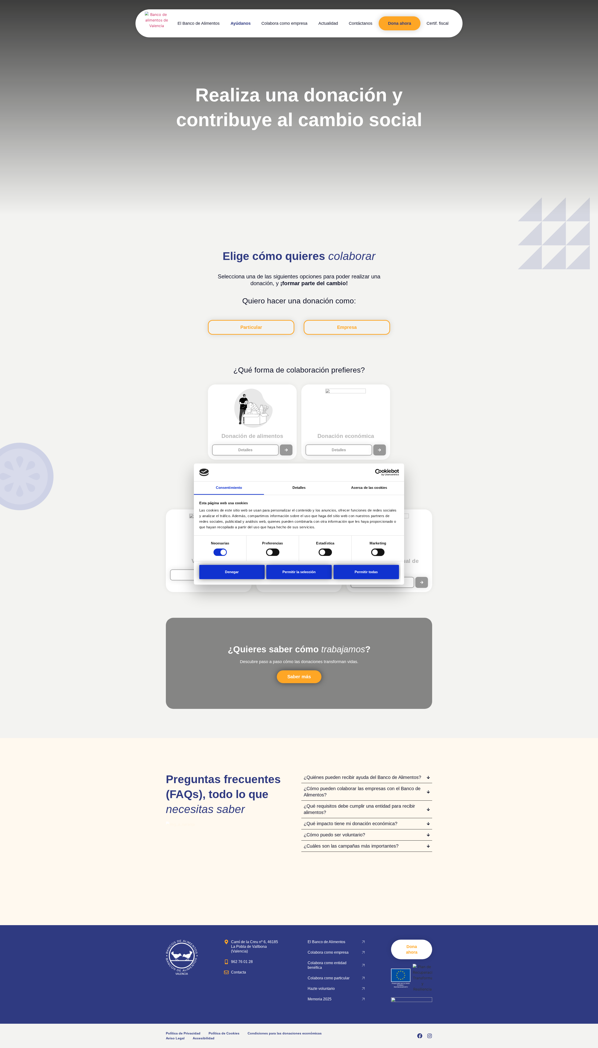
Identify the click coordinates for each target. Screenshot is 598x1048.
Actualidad (328, 23)
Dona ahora (399, 23)
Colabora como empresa (284, 23)
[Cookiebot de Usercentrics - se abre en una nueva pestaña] (378, 472)
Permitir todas (366, 572)
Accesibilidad (203, 1038)
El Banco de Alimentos (199, 23)
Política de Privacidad (183, 1033)
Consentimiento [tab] (229, 488)
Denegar (232, 572)
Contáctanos (360, 23)
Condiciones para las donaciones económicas (285, 1033)
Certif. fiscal (437, 23)
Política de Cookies (224, 1033)
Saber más (299, 676)
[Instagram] (429, 1035)
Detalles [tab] (299, 488)
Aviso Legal (175, 1038)
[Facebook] (419, 1035)
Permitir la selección (299, 572)
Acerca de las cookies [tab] (369, 488)
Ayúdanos (241, 23)
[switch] (272, 552)
